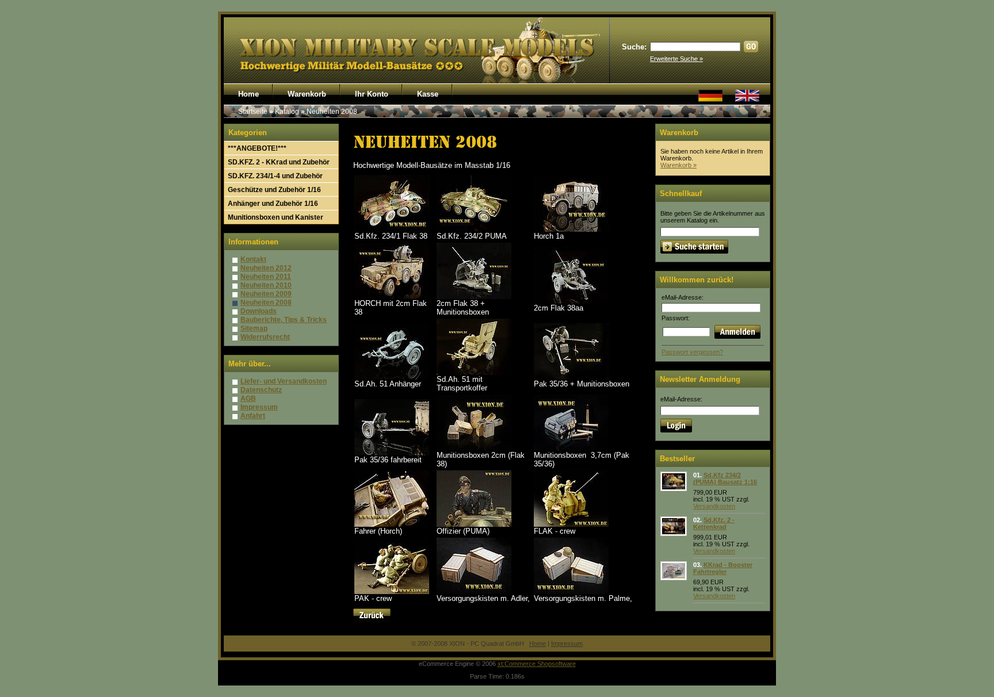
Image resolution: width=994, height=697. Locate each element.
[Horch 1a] (571, 229)
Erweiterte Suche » (676, 58)
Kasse (427, 94)
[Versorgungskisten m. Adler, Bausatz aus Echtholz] (474, 591)
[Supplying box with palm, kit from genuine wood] (571, 591)
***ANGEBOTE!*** (257, 148)
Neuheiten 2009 (266, 294)
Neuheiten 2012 (266, 268)
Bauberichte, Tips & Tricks (283, 320)
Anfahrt (252, 416)
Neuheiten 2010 (266, 285)
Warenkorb (307, 94)
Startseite (252, 112)
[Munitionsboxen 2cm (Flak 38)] (474, 448)
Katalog (287, 112)
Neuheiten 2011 (265, 277)
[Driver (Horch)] (391, 524)
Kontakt (253, 259)
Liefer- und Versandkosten (283, 381)
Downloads (258, 311)
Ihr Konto (371, 94)
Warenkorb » (678, 165)
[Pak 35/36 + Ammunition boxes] (571, 377)
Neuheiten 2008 (332, 112)
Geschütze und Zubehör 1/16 (274, 190)
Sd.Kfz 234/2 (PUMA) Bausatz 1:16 (725, 478)
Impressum (259, 407)
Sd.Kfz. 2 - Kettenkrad (714, 523)
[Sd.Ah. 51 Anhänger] (391, 377)
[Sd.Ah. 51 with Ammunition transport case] (474, 372)
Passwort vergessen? (692, 351)
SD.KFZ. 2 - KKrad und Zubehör (279, 162)
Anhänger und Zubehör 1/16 (273, 204)
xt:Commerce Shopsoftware (537, 663)
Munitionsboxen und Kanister (275, 217)
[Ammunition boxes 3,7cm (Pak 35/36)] (571, 448)
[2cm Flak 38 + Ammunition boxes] (474, 296)
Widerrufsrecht (265, 337)
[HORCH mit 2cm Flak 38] (391, 296)
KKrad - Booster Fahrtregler (722, 568)
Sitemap (253, 328)
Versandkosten (714, 506)
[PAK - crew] (391, 591)
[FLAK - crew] (571, 524)
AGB (248, 399)
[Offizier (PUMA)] (474, 524)
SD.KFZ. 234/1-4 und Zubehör (275, 176)
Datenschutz (261, 390)
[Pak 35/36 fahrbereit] (391, 453)
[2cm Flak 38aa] (571, 301)
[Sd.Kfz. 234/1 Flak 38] (391, 229)
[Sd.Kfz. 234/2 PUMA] (474, 229)
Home (248, 94)
